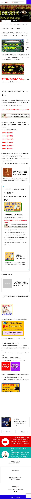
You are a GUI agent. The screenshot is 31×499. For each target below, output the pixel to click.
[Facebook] (14, 425)
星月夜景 (16, 419)
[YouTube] (16, 425)
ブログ (6, 20)
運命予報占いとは (15, 461)
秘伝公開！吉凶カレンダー (15, 477)
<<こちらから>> (13, 54)
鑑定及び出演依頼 (15, 479)
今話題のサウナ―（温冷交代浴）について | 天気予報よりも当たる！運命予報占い (20, 256)
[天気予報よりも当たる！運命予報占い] (5, 2)
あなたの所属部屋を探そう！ (15, 463)
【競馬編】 (24, 345)
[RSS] (16, 492)
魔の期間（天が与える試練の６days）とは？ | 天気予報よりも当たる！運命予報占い (20, 172)
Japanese (15, 2)
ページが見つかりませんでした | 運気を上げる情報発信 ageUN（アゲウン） (20, 283)
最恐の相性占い (15, 470)
